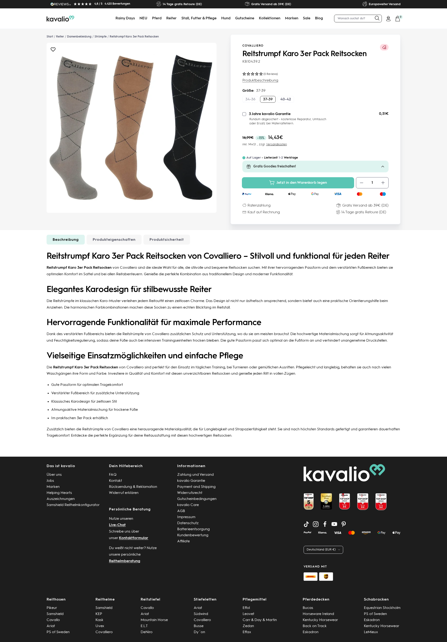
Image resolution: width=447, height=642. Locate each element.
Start (50, 36)
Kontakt (115, 481)
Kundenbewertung (192, 535)
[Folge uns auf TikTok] (306, 524)
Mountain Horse (154, 620)
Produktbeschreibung (260, 80)
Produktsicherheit (166, 240)
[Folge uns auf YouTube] (334, 524)
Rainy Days (125, 18)
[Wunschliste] (53, 51)
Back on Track (315, 626)
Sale (306, 18)
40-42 (285, 99)
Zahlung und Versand (195, 475)
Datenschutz (188, 523)
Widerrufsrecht (189, 493)
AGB (181, 511)
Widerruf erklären (124, 493)
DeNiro (146, 632)
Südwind (201, 614)
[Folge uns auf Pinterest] (343, 524)
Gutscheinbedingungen (197, 499)
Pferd (157, 18)
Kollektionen (269, 18)
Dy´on (199, 632)
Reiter (171, 18)
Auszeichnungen (61, 499)
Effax (247, 632)
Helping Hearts (59, 493)
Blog (319, 18)
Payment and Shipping (196, 487)
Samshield (55, 614)
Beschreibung (66, 240)
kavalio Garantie (191, 481)
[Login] (388, 18)
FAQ (113, 475)
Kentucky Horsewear (320, 620)
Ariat (51, 626)
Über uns (54, 475)
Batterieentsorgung (193, 529)
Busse (198, 626)
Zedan (248, 626)
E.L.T (144, 626)
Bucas (308, 608)
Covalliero (253, 45)
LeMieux (371, 632)
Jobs (50, 481)
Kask (99, 620)
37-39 (268, 99)
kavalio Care (188, 505)
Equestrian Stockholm (382, 608)
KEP (98, 614)
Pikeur (52, 608)
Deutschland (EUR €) (321, 549)
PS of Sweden (58, 632)
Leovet (248, 614)
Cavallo (53, 620)
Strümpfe (101, 36)
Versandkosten (276, 144)
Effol (246, 608)
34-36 (250, 99)
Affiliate (183, 541)
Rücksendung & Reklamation (133, 487)
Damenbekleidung (79, 36)
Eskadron (310, 632)
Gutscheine (244, 18)
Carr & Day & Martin (260, 620)
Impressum (186, 517)
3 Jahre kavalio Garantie (270, 114)
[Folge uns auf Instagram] (315, 524)
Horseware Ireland (318, 614)
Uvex (99, 626)
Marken (291, 18)
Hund (225, 18)
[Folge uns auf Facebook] (325, 524)
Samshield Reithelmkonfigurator (73, 505)
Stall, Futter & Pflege (199, 18)
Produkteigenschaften (114, 240)
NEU (143, 18)
